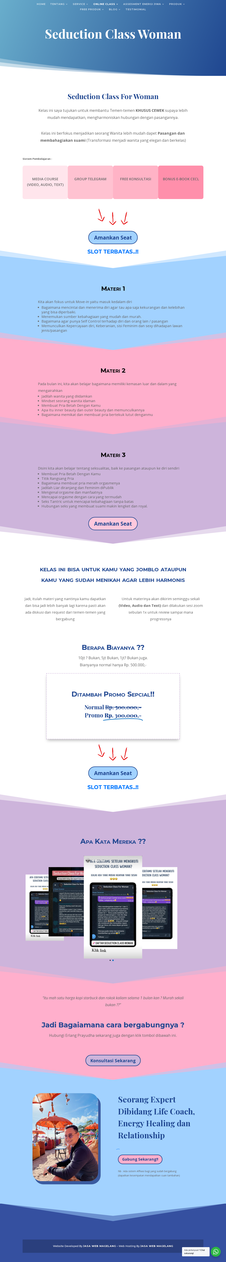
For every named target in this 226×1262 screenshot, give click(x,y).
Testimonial (136, 9)
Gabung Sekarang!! (140, 1158)
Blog (113, 9)
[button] (113, 960)
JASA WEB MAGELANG (99, 1245)
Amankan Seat (113, 237)
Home (41, 4)
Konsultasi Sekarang (113, 1060)
